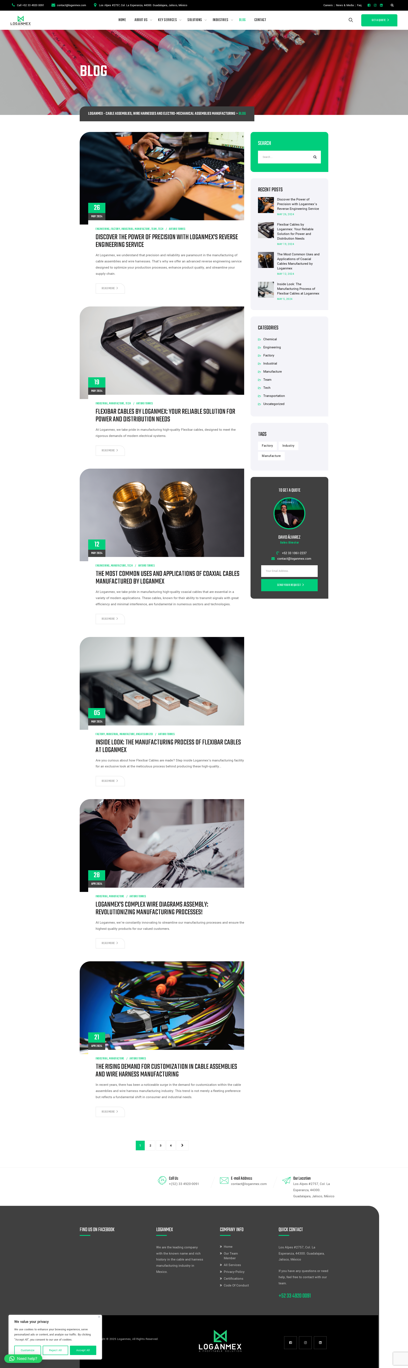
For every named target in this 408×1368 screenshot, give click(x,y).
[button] (23, 1358)
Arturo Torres (177, 229)
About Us (141, 20)
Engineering (103, 229)
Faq (359, 5)
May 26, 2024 (285, 214)
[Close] (99, 1317)
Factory (115, 229)
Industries (220, 20)
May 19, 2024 (285, 244)
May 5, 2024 (285, 299)
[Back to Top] (399, 1361)
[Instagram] (375, 5)
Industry (288, 446)
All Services (232, 1265)
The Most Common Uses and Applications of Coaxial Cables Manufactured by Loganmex (167, 578)
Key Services (167, 20)
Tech (161, 229)
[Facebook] (369, 5)
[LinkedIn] (381, 5)
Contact (260, 20)
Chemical (270, 339)
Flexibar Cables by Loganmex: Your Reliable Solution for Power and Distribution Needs (165, 416)
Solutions (194, 20)
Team (154, 229)
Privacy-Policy (234, 1271)
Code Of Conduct (236, 1285)
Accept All (83, 1350)
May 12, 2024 (285, 274)
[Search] (392, 5)
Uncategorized (144, 734)
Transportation (274, 396)
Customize (28, 1350)
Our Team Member (231, 1256)
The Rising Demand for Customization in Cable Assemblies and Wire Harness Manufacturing (166, 1071)
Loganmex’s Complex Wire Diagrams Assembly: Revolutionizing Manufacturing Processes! (152, 908)
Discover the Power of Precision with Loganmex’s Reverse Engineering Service (167, 241)
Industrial (127, 229)
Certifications (233, 1278)
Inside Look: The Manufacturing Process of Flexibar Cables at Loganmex (168, 746)
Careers (328, 5)
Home (122, 20)
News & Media (345, 5)
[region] (55, 1337)
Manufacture (142, 229)
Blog (242, 20)
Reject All (55, 1350)
